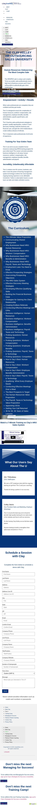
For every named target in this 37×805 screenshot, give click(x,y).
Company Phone (7, 631)
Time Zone (5, 671)
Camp (8, 11)
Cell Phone (5, 638)
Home (6, 707)
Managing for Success (10, 715)
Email (4, 618)
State (3, 604)
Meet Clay (7, 8)
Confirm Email (6, 624)
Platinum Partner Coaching (11, 717)
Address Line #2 (7, 591)
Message (5, 677)
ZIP (3, 611)
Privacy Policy (8, 722)
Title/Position (6, 651)
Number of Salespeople (9, 664)
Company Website (7, 657)
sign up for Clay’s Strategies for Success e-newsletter (17, 776)
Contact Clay (8, 719)
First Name (5, 571)
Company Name (7, 644)
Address (4, 585)
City (3, 598)
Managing (9, 17)
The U (7, 14)
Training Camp (8, 713)
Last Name (5, 578)
